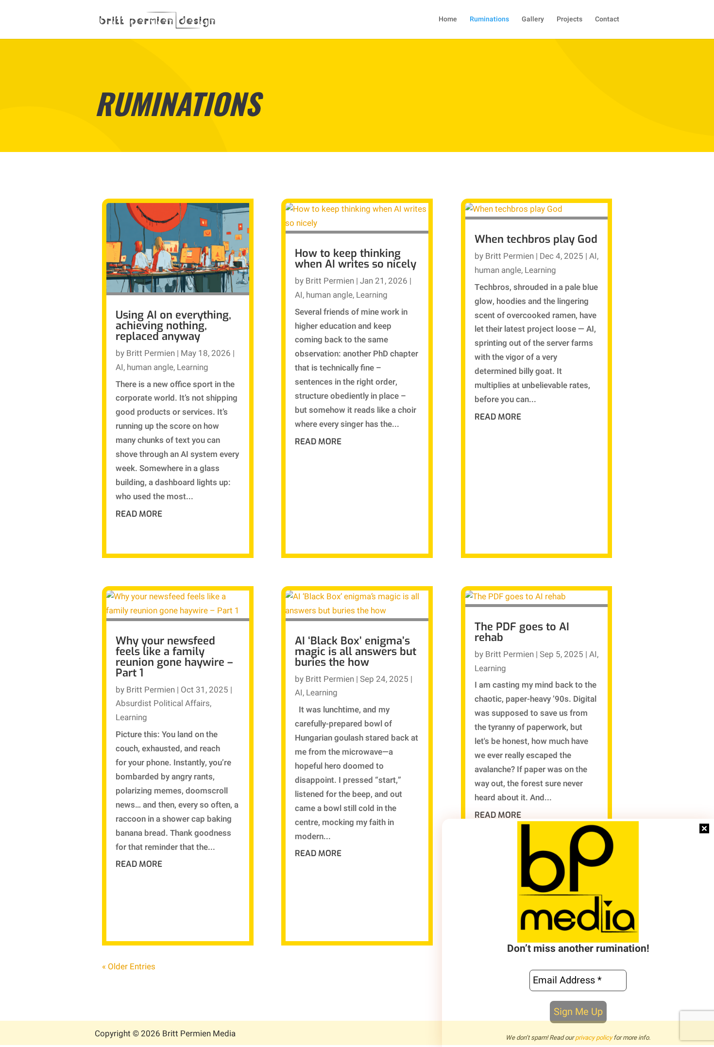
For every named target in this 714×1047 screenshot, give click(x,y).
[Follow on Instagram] (485, 1035)
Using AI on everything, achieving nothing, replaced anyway (173, 325)
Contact (607, 20)
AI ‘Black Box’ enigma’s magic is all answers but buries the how (355, 651)
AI (119, 367)
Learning (192, 367)
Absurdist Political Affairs (163, 703)
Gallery (533, 20)
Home (448, 20)
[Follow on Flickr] (505, 1035)
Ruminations (489, 20)
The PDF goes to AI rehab (522, 632)
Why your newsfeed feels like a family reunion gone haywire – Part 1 (174, 657)
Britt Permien (150, 353)
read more (139, 514)
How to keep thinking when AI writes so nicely (355, 258)
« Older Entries (128, 967)
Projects (569, 20)
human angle (150, 367)
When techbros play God (536, 239)
